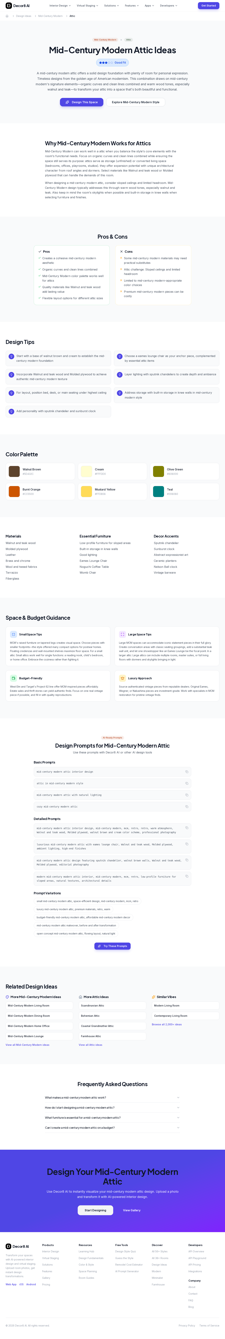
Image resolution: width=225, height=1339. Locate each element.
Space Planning (88, 1271)
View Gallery (131, 1210)
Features (130, 5)
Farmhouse (158, 1284)
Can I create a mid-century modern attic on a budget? (79, 1127)
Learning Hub (86, 1251)
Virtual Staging (86, 5)
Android (31, 1284)
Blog (191, 1306)
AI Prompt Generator (127, 1271)
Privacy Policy (187, 1325)
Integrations (195, 1271)
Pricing (46, 1284)
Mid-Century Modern (50, 15)
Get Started (208, 5)
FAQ (190, 1300)
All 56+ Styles (160, 1251)
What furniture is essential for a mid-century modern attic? (83, 1117)
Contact (192, 1293)
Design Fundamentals (91, 1258)
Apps (148, 5)
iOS (21, 1284)
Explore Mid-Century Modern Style (135, 102)
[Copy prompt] (186, 771)
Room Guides (86, 1277)
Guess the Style (124, 1258)
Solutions (110, 5)
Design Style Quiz (125, 1251)
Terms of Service (209, 1325)
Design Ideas (23, 15)
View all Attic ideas (90, 1044)
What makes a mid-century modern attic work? (75, 1097)
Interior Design (59, 5)
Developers (167, 5)
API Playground (197, 1258)
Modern (156, 1271)
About (191, 1286)
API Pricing (194, 1264)
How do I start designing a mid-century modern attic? (79, 1107)
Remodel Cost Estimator (129, 1264)
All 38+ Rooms (160, 1258)
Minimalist (157, 1277)
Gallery (46, 1277)
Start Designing (95, 1210)
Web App (11, 1284)
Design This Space (85, 102)
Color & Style (86, 1264)
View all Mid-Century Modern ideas (27, 1044)
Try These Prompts (115, 946)
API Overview (196, 1251)
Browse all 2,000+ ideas (167, 1024)
